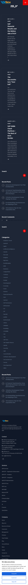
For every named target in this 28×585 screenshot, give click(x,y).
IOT (4, 311)
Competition (6, 271)
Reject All (14, 581)
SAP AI (3, 495)
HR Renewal (6, 305)
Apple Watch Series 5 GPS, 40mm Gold (17, 220)
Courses (5, 277)
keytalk (5, 314)
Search (4, 171)
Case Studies (5, 538)
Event (4, 288)
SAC (4, 334)
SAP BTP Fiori (5, 483)
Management (5, 532)
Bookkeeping (7, 263)
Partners (4, 535)
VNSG (4, 368)
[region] (14, 572)
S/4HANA (5, 331)
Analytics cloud (7, 240)
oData (5, 322)
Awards (5, 252)
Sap (4, 337)
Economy (5, 286)
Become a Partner (6, 526)
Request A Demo (6, 556)
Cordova (5, 274)
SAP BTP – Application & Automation (10, 471)
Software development (9, 356)
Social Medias (7, 354)
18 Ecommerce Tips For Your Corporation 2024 (13, 208)
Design (5, 280)
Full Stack (4, 501)
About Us (4, 523)
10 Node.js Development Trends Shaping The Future (15, 198)
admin (4, 220)
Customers (4, 529)
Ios (4, 308)
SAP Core (4, 486)
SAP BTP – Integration (7, 477)
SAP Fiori (5, 339)
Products (4, 507)
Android (5, 243)
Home (3, 520)
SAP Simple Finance (8, 342)
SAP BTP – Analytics (7, 474)
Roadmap (5, 328)
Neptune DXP (5, 492)
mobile (5, 317)
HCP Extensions (7, 303)
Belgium (5, 257)
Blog (3, 541)
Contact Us (4, 553)
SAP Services (5, 468)
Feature (5, 291)
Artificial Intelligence (9, 249)
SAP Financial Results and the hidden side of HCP (12, 29)
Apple (4, 246)
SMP (4, 351)
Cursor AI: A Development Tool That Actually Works (15, 185)
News (3, 547)
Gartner (5, 300)
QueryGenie (4, 510)
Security (5, 348)
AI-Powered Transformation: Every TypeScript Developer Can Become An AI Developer (15, 192)
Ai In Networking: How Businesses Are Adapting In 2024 (15, 203)
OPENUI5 (5, 325)
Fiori (4, 297)
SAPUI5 (5, 345)
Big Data (5, 260)
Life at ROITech (5, 544)
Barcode (5, 254)
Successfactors (7, 359)
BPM (4, 266)
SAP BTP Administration (7, 480)
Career (3, 550)
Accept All (14, 573)
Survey (5, 362)
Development (7, 283)
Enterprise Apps (5, 498)
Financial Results (8, 294)
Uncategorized (7, 365)
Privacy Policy (5, 559)
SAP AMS (4, 489)
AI (2, 504)
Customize (14, 577)
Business (5, 269)
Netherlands (6, 320)
